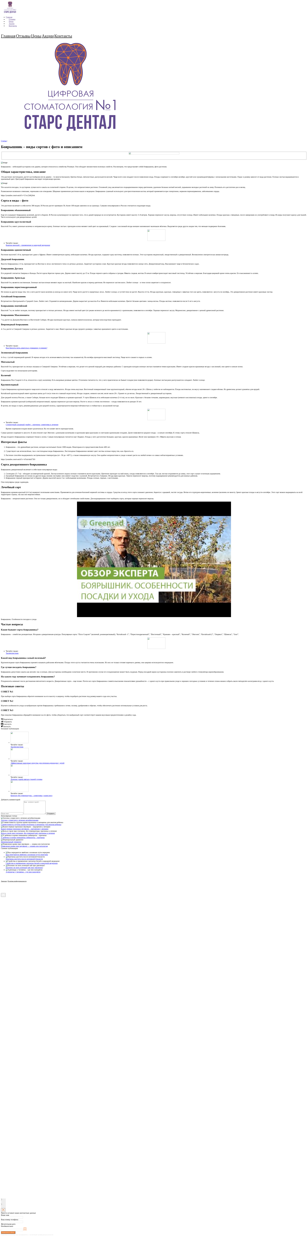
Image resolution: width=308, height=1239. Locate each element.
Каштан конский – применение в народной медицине (28, 245)
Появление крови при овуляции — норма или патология (24, 846)
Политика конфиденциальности (17, 881)
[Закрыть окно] (3, 895)
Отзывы (12, 19)
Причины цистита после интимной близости (24, 859)
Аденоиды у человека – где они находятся (23, 872)
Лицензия (4, 881)
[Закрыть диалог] (3, 1210)
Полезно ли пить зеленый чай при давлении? (24, 868)
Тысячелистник (12, 653)
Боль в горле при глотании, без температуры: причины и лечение (28, 833)
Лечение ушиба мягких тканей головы (26, 779)
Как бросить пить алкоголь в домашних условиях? (26, 348)
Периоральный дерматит (11, 842)
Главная (9, 17)
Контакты (13, 26)
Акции (11, 24)
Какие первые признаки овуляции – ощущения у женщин (24, 829)
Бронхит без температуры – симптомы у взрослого (31, 796)
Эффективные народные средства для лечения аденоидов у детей (37, 763)
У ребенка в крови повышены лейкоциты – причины (23, 838)
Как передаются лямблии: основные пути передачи (27, 855)
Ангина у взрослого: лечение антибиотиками (19, 820)
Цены (11, 21)
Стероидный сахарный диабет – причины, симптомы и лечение (32, 425)
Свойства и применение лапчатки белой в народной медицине (32, 863)
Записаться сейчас (8, 1232)
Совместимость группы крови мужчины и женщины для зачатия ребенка (31, 825)
